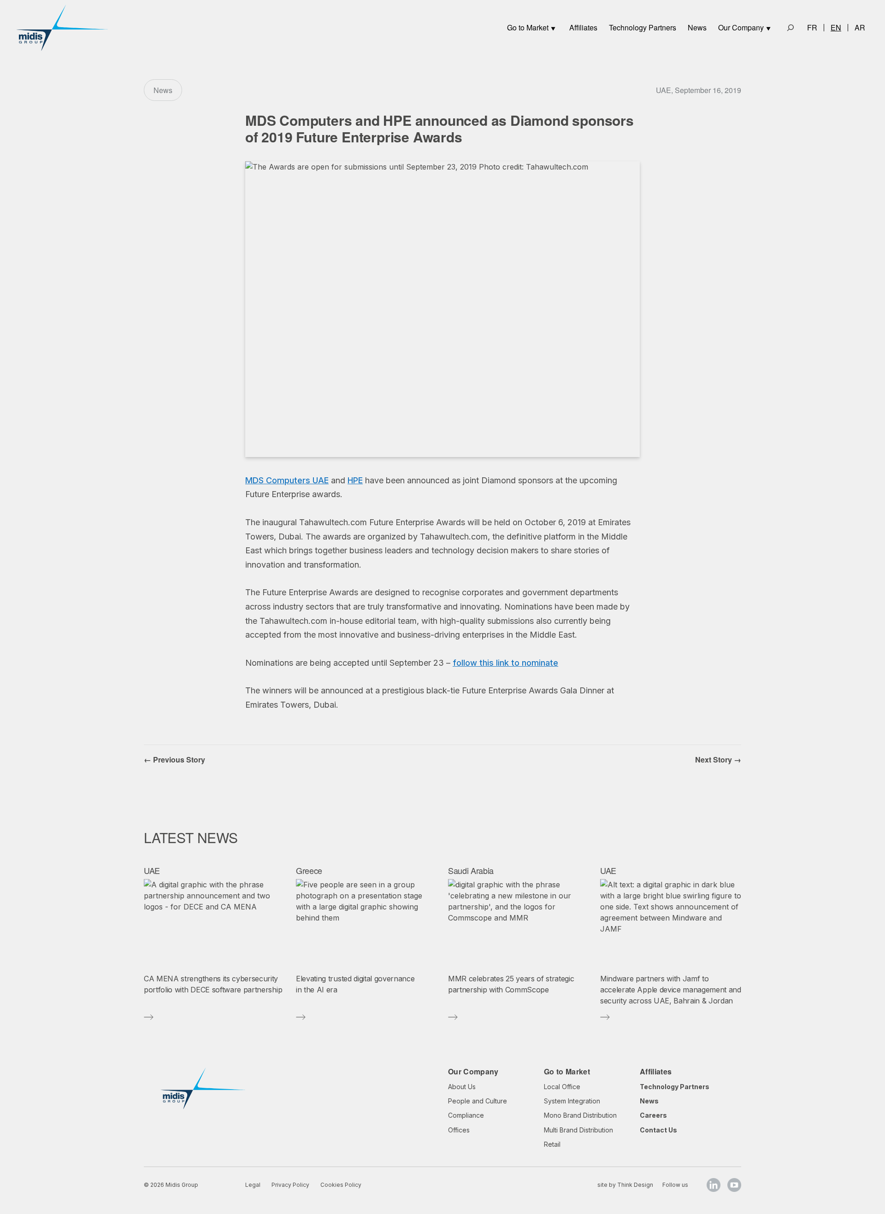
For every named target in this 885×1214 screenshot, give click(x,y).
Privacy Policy (290, 1184)
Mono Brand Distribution (580, 1115)
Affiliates (583, 27)
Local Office (562, 1087)
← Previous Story (174, 759)
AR (860, 27)
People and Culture (477, 1101)
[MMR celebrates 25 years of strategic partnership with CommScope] (518, 923)
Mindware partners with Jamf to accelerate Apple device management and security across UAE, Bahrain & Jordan (670, 989)
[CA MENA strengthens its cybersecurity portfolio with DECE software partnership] (214, 923)
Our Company (741, 27)
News (697, 27)
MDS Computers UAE (287, 480)
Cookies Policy (340, 1184)
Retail (552, 1144)
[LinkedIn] (713, 1185)
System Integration (572, 1101)
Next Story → (718, 759)
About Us (462, 1087)
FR (812, 27)
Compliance (466, 1115)
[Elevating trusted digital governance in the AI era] (366, 923)
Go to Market (528, 27)
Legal (252, 1184)
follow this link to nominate (505, 663)
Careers (653, 1115)
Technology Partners (642, 27)
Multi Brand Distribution (578, 1130)
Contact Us (658, 1130)
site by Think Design (625, 1184)
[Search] (790, 27)
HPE (355, 480)
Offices (459, 1130)
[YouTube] (734, 1185)
